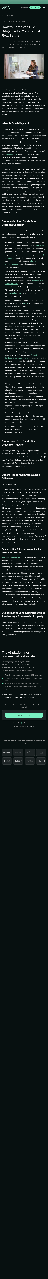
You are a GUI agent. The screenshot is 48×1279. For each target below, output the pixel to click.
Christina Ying (11, 154)
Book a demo (24, 8)
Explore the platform (9, 694)
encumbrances (15, 293)
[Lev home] (6, 8)
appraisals (40, 245)
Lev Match (30, 697)
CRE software (25, 694)
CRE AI (36, 694)
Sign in (32, 726)
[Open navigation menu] (44, 7)
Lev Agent (5, 697)
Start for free (35, 7)
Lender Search (18, 697)
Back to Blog (8, 15)
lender (26, 303)
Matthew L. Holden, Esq (11, 557)
